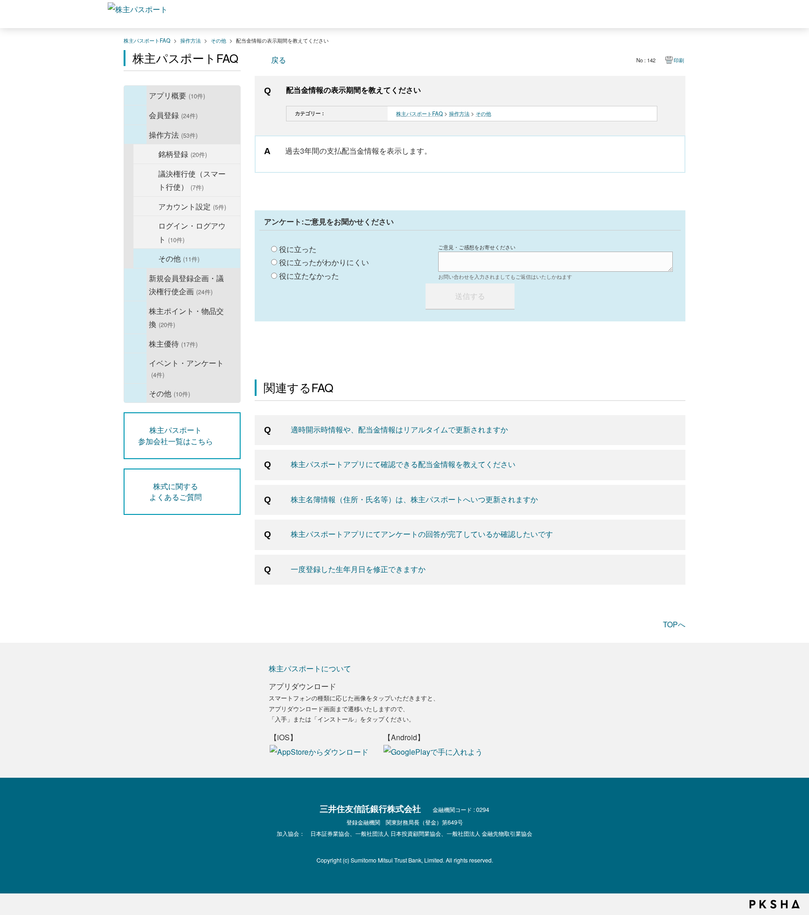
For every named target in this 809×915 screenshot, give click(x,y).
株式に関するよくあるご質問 (175, 491)
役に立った (297, 249)
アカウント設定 (192, 206)
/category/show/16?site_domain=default (135, 317)
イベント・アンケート (186, 368)
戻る (278, 59)
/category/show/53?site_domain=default (135, 343)
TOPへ (674, 624)
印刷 (679, 60)
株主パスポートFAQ (147, 40)
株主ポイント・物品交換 (186, 317)
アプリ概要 (177, 95)
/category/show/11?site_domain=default (135, 134)
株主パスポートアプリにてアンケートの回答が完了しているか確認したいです (422, 533)
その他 (218, 40)
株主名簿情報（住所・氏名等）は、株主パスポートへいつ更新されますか (414, 499)
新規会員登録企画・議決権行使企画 (186, 285)
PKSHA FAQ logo (775, 904)
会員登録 (173, 115)
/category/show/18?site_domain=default (135, 393)
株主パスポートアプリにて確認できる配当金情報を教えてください (403, 464)
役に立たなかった (309, 275)
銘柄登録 (182, 154)
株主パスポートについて (310, 668)
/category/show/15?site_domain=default (135, 284)
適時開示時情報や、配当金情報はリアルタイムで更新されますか (399, 429)
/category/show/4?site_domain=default (135, 95)
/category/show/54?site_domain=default (135, 368)
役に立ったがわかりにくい (324, 262)
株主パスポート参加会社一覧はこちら (175, 435)
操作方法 (190, 40)
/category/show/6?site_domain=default (135, 115)
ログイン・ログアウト (192, 232)
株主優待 (173, 343)
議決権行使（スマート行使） (192, 180)
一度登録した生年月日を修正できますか (358, 569)
